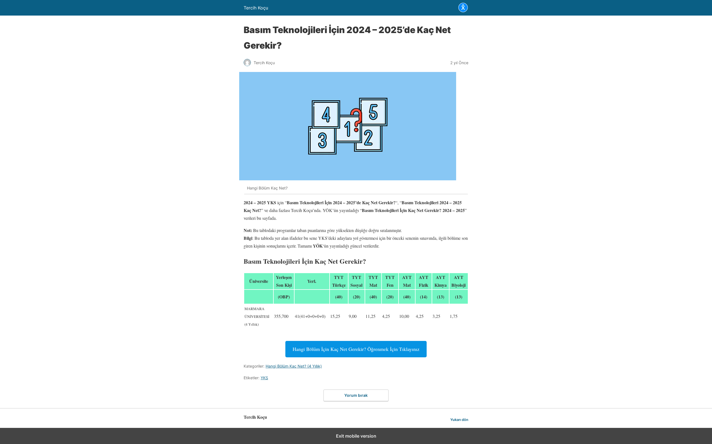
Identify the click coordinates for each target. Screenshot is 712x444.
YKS (264, 377)
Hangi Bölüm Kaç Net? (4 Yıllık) (294, 366)
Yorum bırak (356, 395)
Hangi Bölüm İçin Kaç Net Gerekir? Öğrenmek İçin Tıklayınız (356, 349)
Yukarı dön (459, 420)
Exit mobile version (356, 436)
